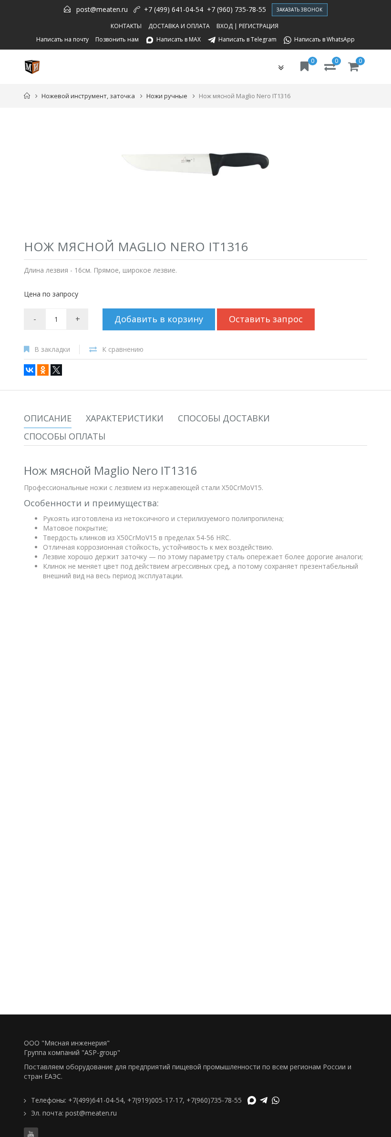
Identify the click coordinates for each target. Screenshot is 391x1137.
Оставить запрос (266, 319)
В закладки (52, 349)
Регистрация (258, 26)
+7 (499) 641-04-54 (173, 9)
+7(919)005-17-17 (155, 1100)
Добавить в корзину (158, 319)
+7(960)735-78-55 (214, 1100)
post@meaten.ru (102, 9)
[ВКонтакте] (29, 370)
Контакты (126, 26)
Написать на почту (62, 39)
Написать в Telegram (247, 39)
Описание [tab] (48, 418)
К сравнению (123, 349)
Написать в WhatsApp (324, 39)
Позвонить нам (117, 39)
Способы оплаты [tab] (64, 436)
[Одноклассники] (43, 370)
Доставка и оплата (179, 26)
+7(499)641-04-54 (95, 1100)
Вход (224, 26)
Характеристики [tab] (125, 418)
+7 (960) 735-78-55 (236, 9)
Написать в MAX (178, 39)
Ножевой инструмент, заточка (88, 96)
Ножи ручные (166, 96)
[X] (56, 370)
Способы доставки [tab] (224, 418)
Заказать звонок (300, 9)
